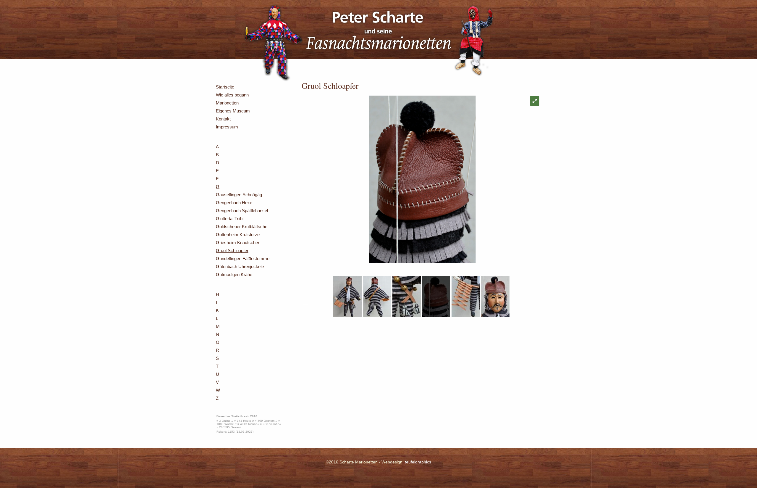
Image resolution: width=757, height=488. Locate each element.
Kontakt (223, 118)
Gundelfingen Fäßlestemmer (243, 258)
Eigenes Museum (233, 110)
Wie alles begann (232, 94)
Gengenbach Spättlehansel (242, 210)
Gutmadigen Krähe (234, 274)
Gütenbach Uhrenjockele (240, 266)
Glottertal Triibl (229, 218)
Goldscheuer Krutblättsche (241, 226)
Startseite (225, 86)
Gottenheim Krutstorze (238, 234)
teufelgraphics (418, 462)
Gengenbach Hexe (234, 202)
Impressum (227, 126)
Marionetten (227, 102)
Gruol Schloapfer (232, 250)
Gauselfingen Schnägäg (239, 194)
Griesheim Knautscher (237, 242)
